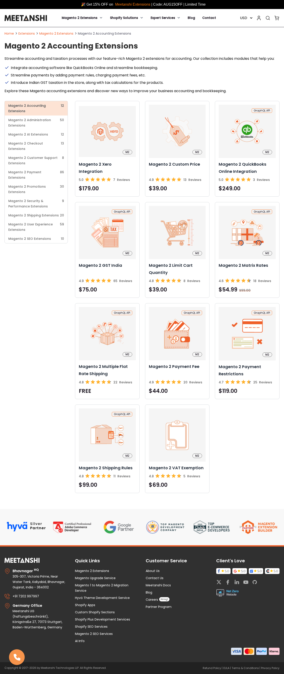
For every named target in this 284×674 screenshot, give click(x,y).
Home (9, 33)
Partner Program (159, 607)
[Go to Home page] (25, 18)
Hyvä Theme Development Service (102, 598)
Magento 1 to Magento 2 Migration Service (101, 588)
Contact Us (154, 578)
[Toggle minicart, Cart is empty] (277, 18)
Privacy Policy (270, 668)
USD (243, 17)
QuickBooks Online (89, 67)
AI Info (80, 641)
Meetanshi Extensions (133, 4)
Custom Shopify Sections (95, 612)
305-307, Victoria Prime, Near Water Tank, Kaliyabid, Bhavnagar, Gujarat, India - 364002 (39, 581)
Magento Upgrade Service (95, 578)
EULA (226, 668)
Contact (209, 18)
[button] (17, 657)
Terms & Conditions (246, 668)
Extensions (26, 33)
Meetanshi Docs (158, 585)
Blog (191, 18)
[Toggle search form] (268, 18)
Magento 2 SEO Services (94, 634)
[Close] (24, 649)
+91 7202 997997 (26, 596)
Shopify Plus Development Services (102, 619)
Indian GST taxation (46, 82)
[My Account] (259, 18)
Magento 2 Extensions (56, 33)
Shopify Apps (85, 605)
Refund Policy (212, 668)
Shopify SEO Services (91, 626)
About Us (153, 571)
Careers (152, 599)
